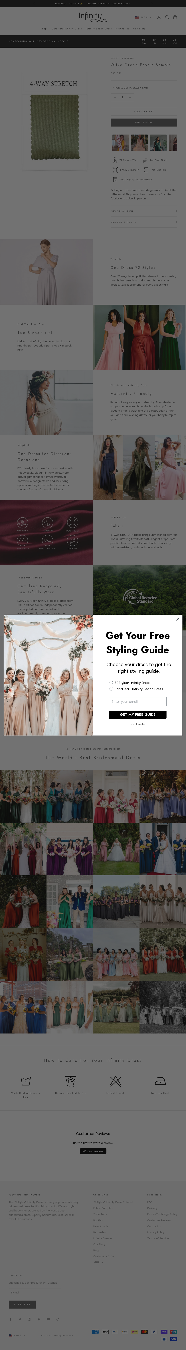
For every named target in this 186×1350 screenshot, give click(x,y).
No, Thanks (137, 724)
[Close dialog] (178, 619)
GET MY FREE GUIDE (138, 714)
